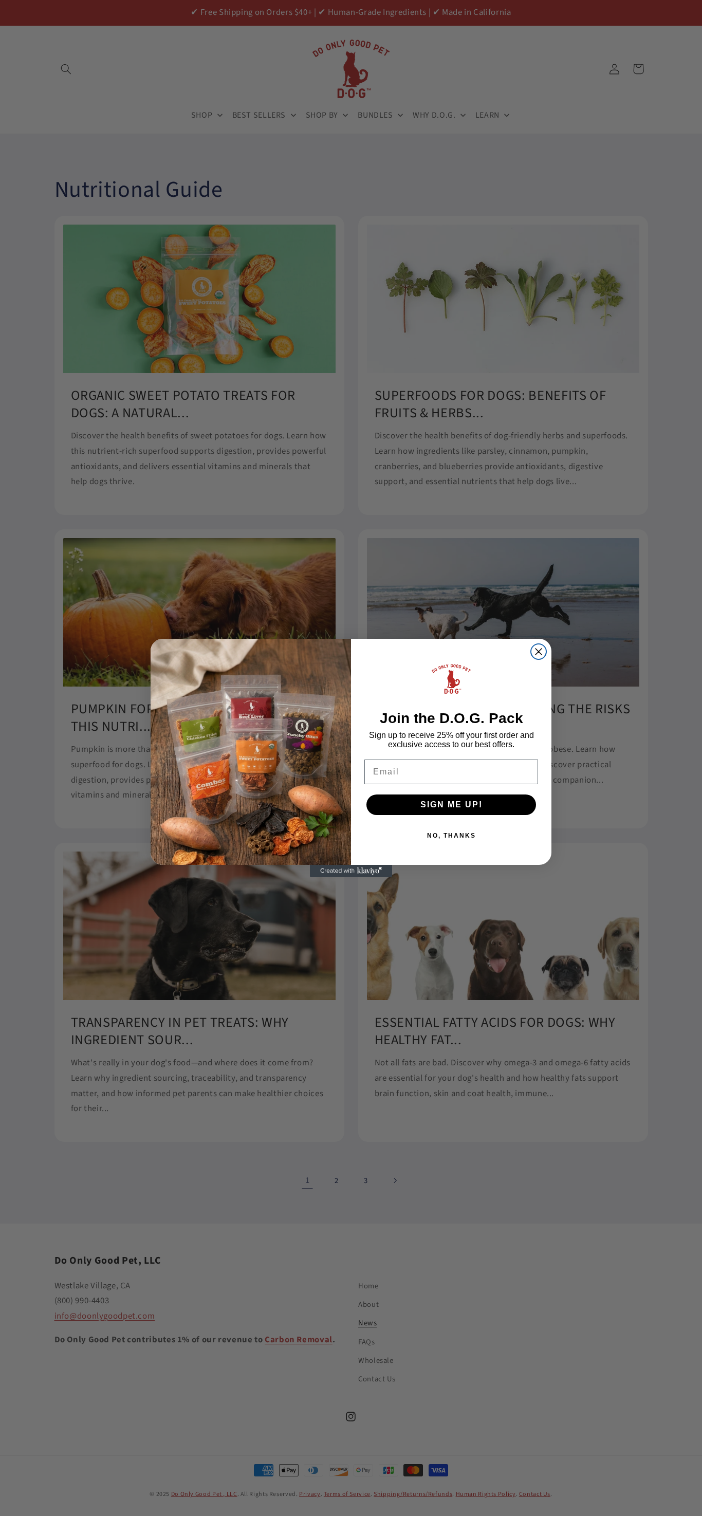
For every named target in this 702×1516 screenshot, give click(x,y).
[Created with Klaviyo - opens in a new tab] (351, 871)
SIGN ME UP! (451, 804)
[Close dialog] (538, 651)
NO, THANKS (451, 835)
